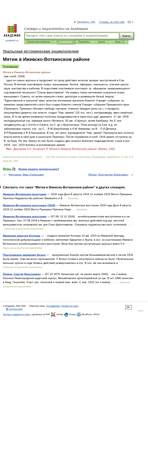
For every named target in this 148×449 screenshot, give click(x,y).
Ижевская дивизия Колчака (21, 235)
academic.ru (12, 40)
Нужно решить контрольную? (38, 169)
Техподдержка (53, 306)
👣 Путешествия (14, 309)
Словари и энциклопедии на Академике (56, 29)
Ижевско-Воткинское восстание (24, 194)
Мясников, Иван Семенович (26, 174)
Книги (101, 42)
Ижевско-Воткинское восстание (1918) (29, 205)
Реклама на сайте (70, 306)
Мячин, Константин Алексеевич (108, 174)
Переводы (84, 42)
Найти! (126, 35)
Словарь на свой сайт (112, 22)
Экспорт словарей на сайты (16, 314)
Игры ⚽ (119, 42)
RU (129, 22)
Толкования (65, 42)
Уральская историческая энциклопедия (40, 42)
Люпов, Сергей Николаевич (22, 274)
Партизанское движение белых (24, 254)
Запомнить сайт (86, 22)
